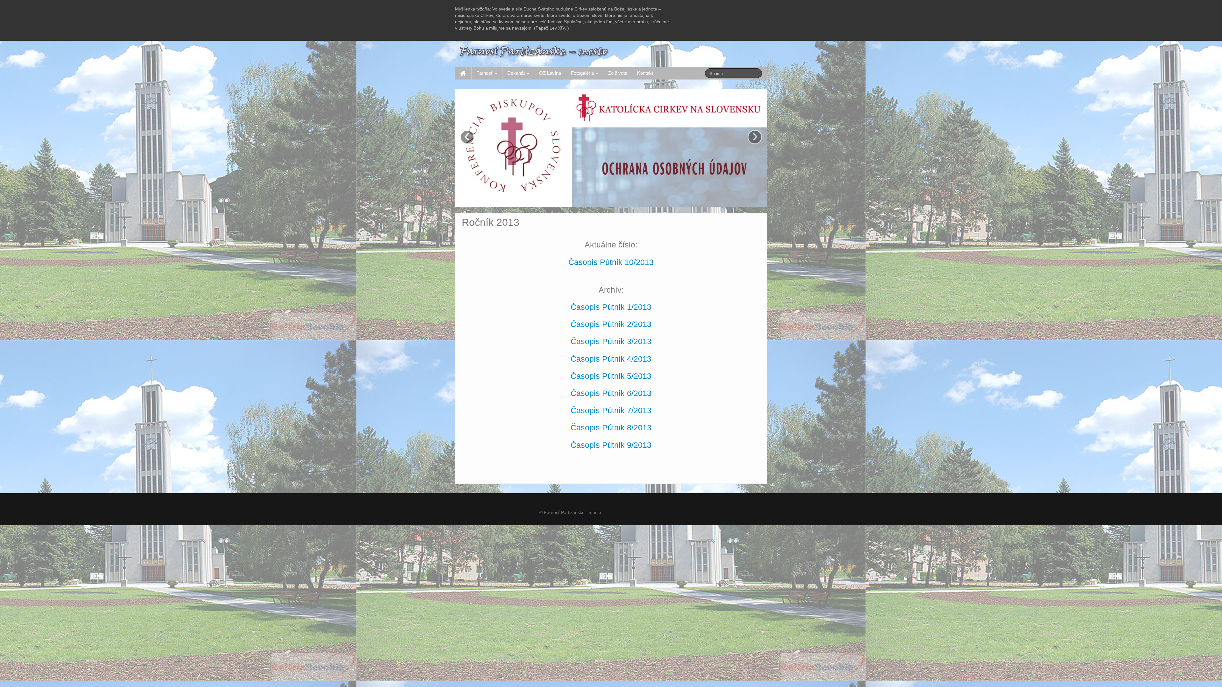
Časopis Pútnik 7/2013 (611, 410)
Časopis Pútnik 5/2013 (611, 376)
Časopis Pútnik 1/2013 (611, 307)
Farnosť (485, 73)
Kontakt (645, 73)
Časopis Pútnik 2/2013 (611, 324)
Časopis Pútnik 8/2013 (611, 427)
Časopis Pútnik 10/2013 (611, 262)
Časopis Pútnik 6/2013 (611, 393)
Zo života (617, 73)
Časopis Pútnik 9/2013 (611, 445)
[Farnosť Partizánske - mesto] (534, 50)
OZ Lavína (550, 73)
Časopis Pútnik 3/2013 (611, 341)
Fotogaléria (583, 73)
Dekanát (516, 73)
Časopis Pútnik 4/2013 (611, 359)
